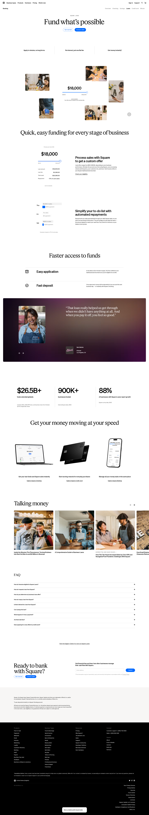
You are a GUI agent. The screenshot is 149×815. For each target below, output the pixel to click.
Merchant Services (81, 747)
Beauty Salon (48, 742)
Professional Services (51, 762)
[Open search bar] (142, 2)
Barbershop (48, 745)
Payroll (16, 754)
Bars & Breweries (49, 738)
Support (78, 740)
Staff (15, 752)
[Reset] (129, 114)
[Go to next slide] (23, 353)
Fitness (47, 759)
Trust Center (131, 792)
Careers (109, 745)
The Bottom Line (80, 735)
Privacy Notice (131, 787)
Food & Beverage (49, 730)
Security (133, 790)
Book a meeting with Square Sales (73, 810)
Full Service (48, 735)
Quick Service (48, 733)
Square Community (81, 742)
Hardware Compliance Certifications (125, 807)
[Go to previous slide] (19, 353)
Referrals (109, 747)
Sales (77, 738)
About (108, 740)
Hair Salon (47, 747)
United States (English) (22, 780)
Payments (16, 733)
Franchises (48, 766)
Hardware (16, 759)
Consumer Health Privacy (128, 804)
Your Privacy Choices (129, 785)
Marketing (17, 742)
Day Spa (47, 752)
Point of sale (17, 730)
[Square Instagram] (134, 781)
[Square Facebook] (132, 781)
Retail (46, 740)
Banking (16, 750)
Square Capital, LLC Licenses (127, 802)
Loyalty (16, 745)
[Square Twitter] (129, 781)
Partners (109, 749)
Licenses (132, 800)
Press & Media (110, 742)
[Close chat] (84, 809)
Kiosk (15, 738)
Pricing (77, 730)
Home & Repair (49, 764)
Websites (16, 735)
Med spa (47, 757)
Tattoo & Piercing (49, 754)
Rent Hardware (80, 750)
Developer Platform (81, 745)
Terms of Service (130, 795)
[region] (74, 93)
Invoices (16, 740)
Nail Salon (47, 750)
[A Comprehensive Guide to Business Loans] (74, 534)
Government (131, 797)
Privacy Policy (125, 674)
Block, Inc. (132, 809)
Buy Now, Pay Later (19, 757)
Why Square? (79, 733)
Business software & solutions (22, 762)
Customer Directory (19, 747)
